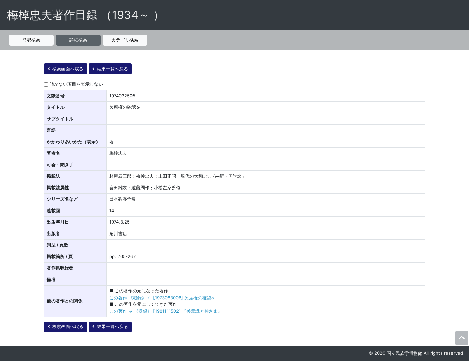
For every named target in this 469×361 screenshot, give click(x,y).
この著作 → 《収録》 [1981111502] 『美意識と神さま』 (165, 311)
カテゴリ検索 (125, 40)
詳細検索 (78, 40)
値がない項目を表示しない (76, 84)
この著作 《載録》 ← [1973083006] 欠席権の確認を (162, 297)
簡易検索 (31, 40)
